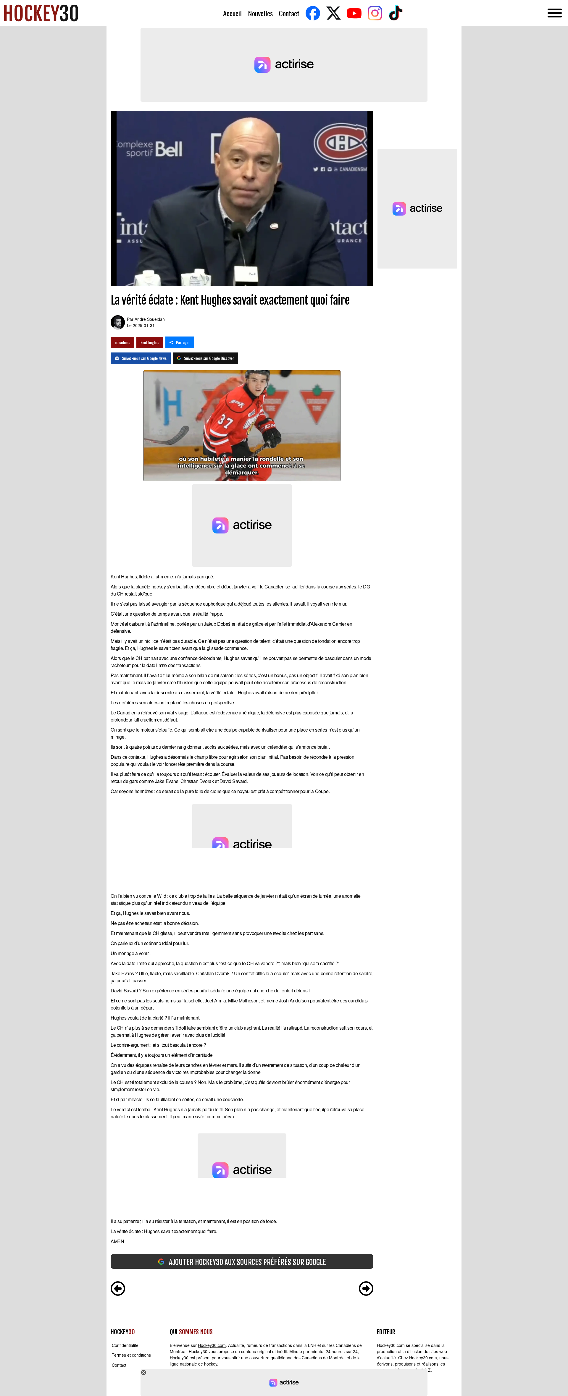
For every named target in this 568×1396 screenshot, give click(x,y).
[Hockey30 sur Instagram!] (374, 13)
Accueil (232, 13)
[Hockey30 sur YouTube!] (354, 13)
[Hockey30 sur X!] (333, 13)
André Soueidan (150, 319)
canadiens (122, 342)
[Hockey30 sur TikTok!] (395, 13)
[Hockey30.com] (41, 13)
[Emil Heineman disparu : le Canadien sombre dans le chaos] (366, 1289)
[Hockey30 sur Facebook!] (312, 13)
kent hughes (150, 342)
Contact (289, 13)
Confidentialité (125, 1345)
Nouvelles (260, 13)
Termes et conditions (131, 1355)
